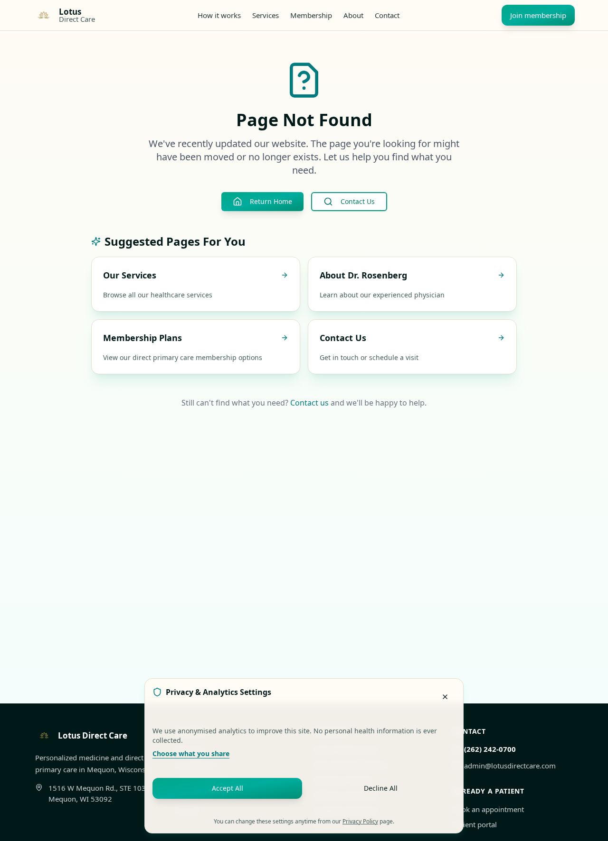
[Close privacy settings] (445, 696)
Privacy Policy (360, 821)
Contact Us (358, 201)
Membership (311, 15)
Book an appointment (488, 809)
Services (265, 15)
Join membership (538, 15)
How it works (219, 15)
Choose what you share (190, 753)
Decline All (381, 788)
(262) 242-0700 (490, 749)
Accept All (227, 788)
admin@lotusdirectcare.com (510, 765)
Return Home (271, 201)
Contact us (309, 402)
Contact (387, 15)
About (353, 15)
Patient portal (475, 824)
